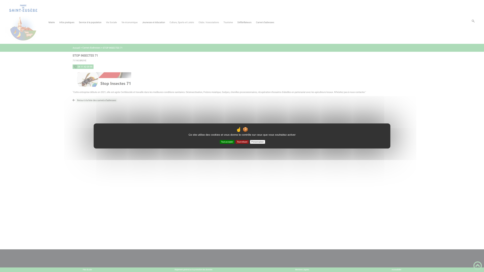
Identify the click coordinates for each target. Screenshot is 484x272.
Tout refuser (242, 142)
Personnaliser (257, 142)
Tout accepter (227, 142)
